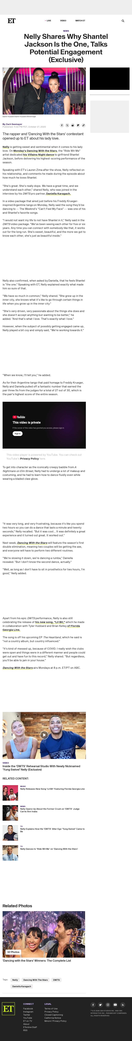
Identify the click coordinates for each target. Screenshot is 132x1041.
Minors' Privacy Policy (55, 1021)
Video (63, 20)
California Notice (52, 1018)
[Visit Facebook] (93, 1005)
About (26, 1024)
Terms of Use (50, 1008)
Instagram (28, 1011)
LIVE (49, 20)
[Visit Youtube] (115, 1004)
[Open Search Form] (123, 21)
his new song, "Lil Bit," (50, 622)
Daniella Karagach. (58, 194)
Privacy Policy (29, 459)
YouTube (27, 1018)
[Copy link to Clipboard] (83, 125)
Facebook (28, 1008)
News (66, 31)
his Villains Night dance (38, 155)
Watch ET (80, 20)
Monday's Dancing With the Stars (35, 151)
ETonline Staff (30, 1027)
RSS (25, 1030)
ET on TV (27, 1021)
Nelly (6, 147)
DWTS (56, 980)
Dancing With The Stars (35, 980)
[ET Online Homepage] (11, 21)
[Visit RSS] (122, 1005)
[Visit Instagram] (107, 1005)
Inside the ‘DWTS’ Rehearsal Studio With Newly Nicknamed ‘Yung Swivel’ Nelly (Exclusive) (41, 768)
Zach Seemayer (14, 124)
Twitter (26, 1014)
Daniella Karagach (21, 986)
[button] (44, 735)
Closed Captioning (53, 1014)
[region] (110, 79)
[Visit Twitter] (100, 1005)
